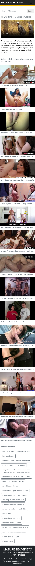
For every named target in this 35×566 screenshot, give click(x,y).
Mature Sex (17, 563)
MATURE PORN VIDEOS (12, 2)
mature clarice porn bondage (13, 504)
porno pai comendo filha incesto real (16, 451)
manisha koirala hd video (11, 523)
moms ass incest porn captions (13, 465)
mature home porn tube (11, 518)
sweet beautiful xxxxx (10, 486)
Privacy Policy (26, 559)
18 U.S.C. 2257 (14, 559)
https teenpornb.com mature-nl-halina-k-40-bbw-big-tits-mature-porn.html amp (17, 471)
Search (30, 11)
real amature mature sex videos (14, 532)
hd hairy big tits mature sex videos (15, 527)
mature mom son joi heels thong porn (16, 477)
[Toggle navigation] (31, 3)
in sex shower (7, 513)
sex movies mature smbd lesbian (14, 509)
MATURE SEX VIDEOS (17, 549)
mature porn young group (12, 536)
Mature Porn (25, 561)
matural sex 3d (7, 541)
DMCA (5, 559)
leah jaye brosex (8, 456)
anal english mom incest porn (13, 500)
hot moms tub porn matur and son (15, 490)
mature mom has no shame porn (14, 495)
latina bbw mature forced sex (13, 481)
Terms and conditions (11, 561)
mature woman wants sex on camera (16, 461)
